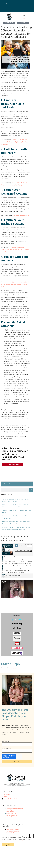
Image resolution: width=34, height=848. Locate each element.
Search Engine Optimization (12, 810)
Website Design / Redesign (12, 829)
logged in (13, 668)
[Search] (31, 490)
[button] (24, 18)
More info (22, 841)
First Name (6, 741)
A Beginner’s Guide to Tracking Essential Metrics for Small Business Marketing (15, 250)
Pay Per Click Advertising (12, 815)
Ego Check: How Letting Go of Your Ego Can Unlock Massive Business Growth (15, 284)
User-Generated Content (21, 215)
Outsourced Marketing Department (14, 808)
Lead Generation (10, 811)
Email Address (7, 748)
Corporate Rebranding (11, 813)
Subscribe (17, 762)
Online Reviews (9, 817)
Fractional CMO (10, 832)
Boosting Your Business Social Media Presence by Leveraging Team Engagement (14, 142)
